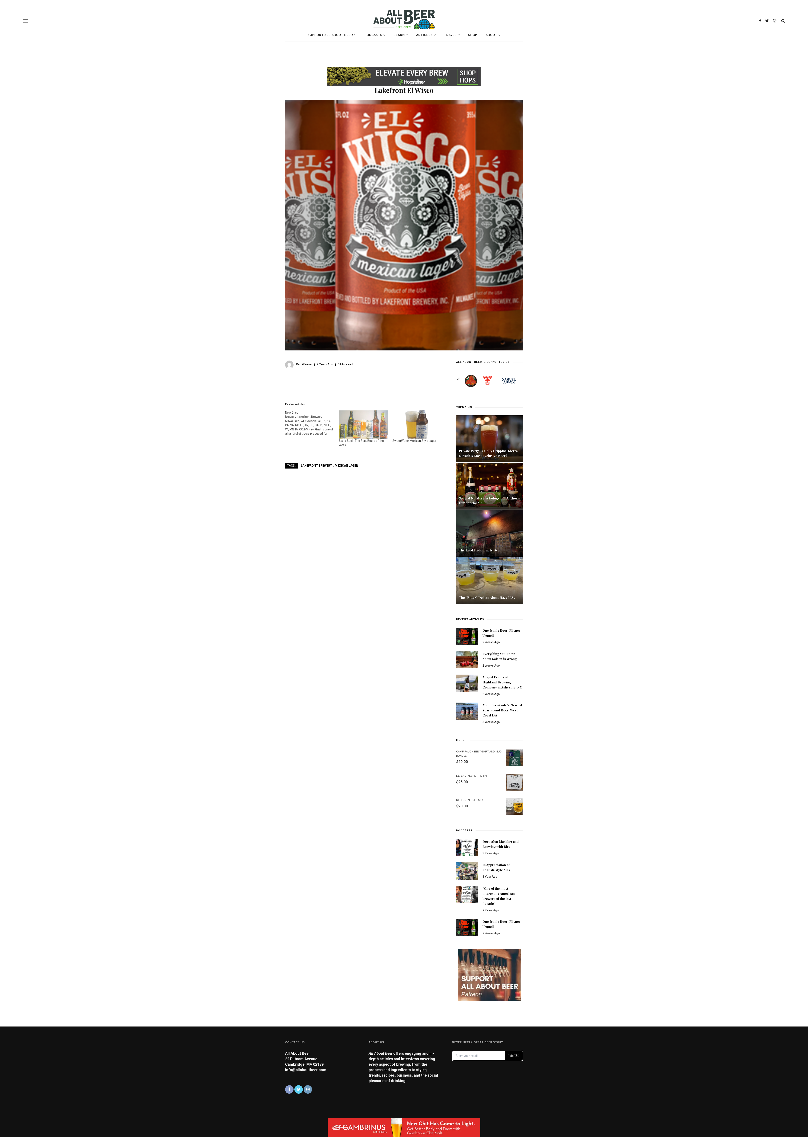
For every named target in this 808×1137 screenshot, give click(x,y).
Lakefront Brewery (316, 465)
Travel (450, 35)
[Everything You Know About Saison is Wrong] (467, 659)
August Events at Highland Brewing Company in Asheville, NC (502, 682)
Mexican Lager (346, 465)
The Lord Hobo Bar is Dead (480, 550)
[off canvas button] (25, 20)
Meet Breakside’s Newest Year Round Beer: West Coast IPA (502, 710)
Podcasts (373, 35)
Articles (424, 35)
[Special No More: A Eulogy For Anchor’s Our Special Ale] (489, 485)
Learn (399, 35)
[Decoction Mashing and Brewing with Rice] (467, 847)
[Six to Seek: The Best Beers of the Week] (363, 424)
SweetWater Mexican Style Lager (414, 440)
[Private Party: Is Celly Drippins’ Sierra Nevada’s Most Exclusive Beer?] (489, 438)
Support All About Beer (330, 35)
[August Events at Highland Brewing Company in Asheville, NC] (467, 683)
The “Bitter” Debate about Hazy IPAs (487, 597)
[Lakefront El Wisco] (404, 225)
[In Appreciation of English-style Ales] (467, 870)
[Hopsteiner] (404, 75)
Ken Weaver (304, 364)
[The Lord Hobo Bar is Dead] (489, 533)
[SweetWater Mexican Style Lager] (417, 424)
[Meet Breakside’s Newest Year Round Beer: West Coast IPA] (467, 711)
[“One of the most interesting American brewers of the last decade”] (467, 894)
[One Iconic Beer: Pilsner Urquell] (467, 636)
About (491, 35)
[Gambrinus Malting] (404, 1127)
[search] (783, 20)
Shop (472, 35)
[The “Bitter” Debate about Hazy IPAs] (489, 580)
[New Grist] (312, 423)
